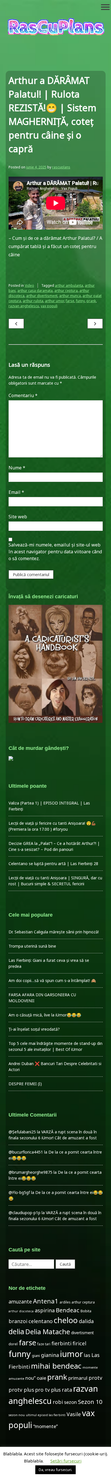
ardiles (64, 1302)
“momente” (45, 1426)
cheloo (66, 1320)
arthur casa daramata (35, 290)
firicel (79, 1343)
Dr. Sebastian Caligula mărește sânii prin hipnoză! (54, 932)
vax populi (49, 306)
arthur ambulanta (69, 285)
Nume (17, 468)
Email (16, 492)
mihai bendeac (56, 1366)
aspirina (45, 1310)
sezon (70, 1402)
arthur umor (54, 300)
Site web (18, 516)
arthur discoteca (21, 1311)
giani (36, 1355)
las (87, 1355)
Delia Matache (47, 1331)
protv (95, 1377)
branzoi (18, 1321)
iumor (71, 1353)
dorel (13, 1344)
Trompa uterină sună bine (32, 946)
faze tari (43, 1344)
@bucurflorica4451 (26, 1152)
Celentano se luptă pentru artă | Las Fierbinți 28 (53, 863)
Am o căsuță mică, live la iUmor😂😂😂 (45, 1015)
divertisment (82, 1332)
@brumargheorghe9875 (30, 1172)
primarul (77, 1378)
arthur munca (70, 295)
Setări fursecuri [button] (65, 1461)
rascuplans (61, 167)
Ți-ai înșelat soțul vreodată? (34, 1029)
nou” (30, 1378)
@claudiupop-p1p (24, 1212)
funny (80, 300)
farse (70, 300)
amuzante (20, 1301)
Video (29, 285)
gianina (50, 1355)
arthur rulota (33, 300)
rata (67, 1389)
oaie (41, 1378)
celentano (40, 1321)
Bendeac (67, 1310)
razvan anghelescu (24, 306)
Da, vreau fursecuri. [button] (55, 1469)
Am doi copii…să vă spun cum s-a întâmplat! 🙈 (52, 980)
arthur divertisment (41, 295)
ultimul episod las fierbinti (45, 1415)
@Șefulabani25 (22, 1131)
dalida (86, 1321)
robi (58, 1401)
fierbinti (61, 1343)
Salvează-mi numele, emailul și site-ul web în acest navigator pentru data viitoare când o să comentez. (55, 552)
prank (91, 300)
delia (16, 1331)
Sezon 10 (90, 1402)
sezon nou (17, 1415)
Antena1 (45, 1301)
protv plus (21, 1389)
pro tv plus (48, 1389)
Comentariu (23, 395)
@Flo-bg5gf (19, 1192)
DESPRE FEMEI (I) (25, 1083)
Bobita (86, 1311)
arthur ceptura (66, 290)
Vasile (74, 1414)
